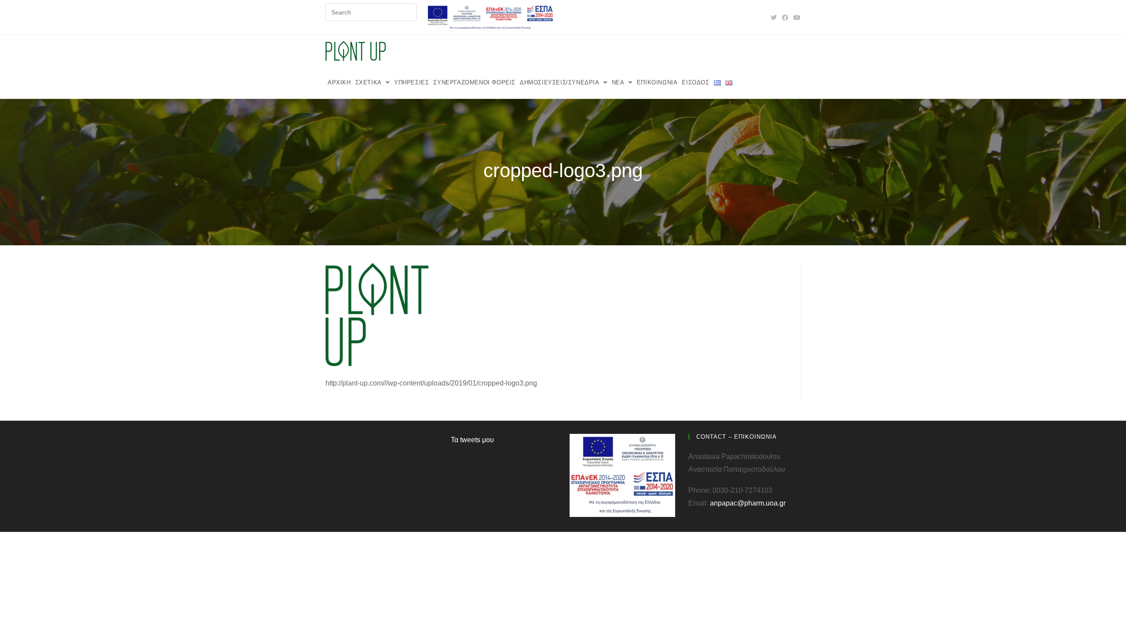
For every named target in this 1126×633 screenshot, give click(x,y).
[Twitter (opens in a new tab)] (773, 17)
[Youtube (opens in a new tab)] (796, 17)
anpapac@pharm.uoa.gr (748, 503)
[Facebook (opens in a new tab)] (785, 17)
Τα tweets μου (472, 440)
